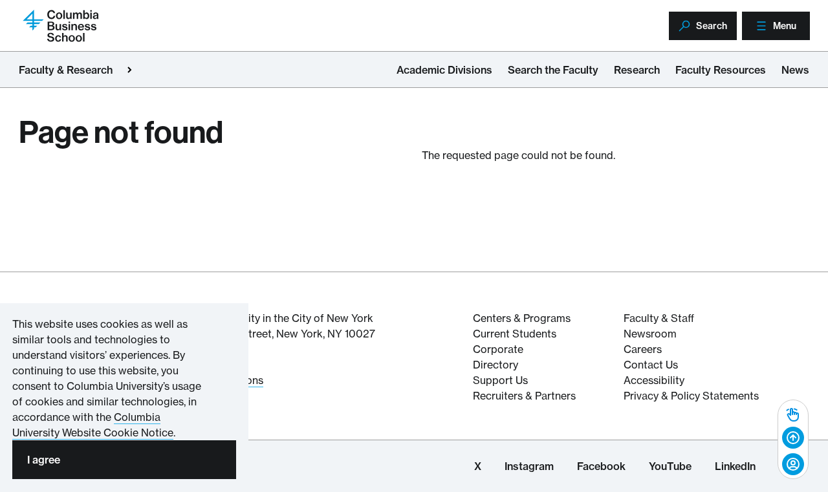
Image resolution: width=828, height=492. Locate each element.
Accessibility (654, 380)
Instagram (529, 466)
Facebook (601, 466)
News (795, 69)
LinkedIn (735, 466)
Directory (495, 364)
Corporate (498, 349)
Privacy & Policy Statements (691, 395)
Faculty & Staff (659, 318)
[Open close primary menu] (129, 70)
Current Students (514, 333)
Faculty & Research (66, 69)
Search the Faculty (553, 69)
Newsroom (650, 333)
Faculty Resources (720, 69)
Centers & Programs (522, 318)
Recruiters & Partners (524, 395)
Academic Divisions (444, 69)
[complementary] (793, 439)
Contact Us (651, 364)
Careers (643, 349)
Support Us (500, 380)
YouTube (670, 466)
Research (637, 69)
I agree (43, 459)
